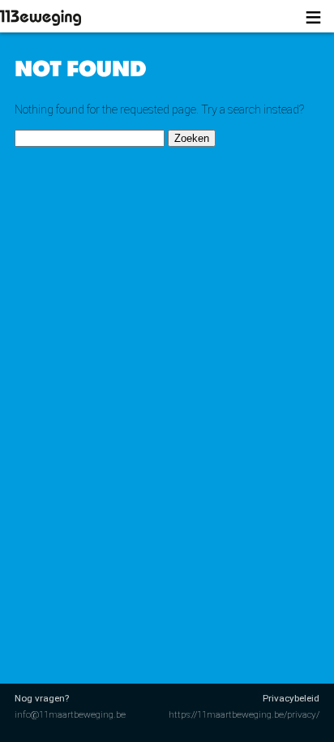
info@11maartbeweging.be (70, 714)
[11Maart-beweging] (61, 17)
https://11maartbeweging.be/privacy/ (244, 714)
